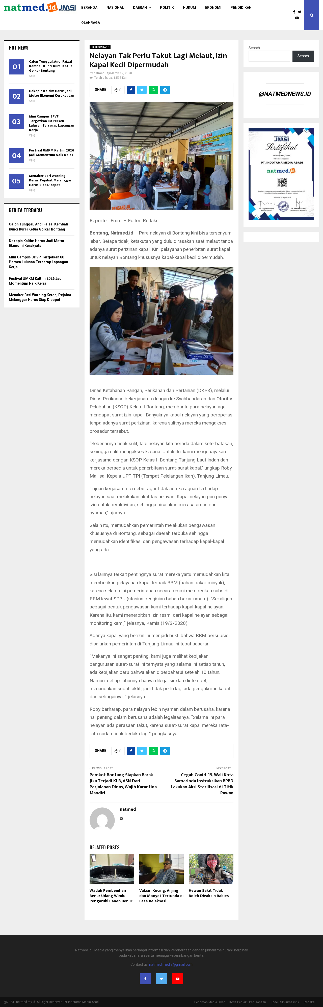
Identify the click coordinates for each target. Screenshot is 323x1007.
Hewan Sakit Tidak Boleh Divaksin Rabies (209, 893)
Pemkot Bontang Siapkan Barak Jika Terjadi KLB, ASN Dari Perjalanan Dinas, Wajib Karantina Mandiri (123, 784)
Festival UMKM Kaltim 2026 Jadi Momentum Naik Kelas (51, 152)
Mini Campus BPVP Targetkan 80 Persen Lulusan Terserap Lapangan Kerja (51, 123)
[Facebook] (295, 12)
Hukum (189, 8)
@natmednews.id (285, 93)
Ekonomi (213, 8)
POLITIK (167, 8)
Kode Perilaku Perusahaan (247, 1002)
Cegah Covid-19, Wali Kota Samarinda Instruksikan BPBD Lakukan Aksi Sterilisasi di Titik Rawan (202, 784)
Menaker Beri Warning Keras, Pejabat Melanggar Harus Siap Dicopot (50, 180)
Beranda (89, 8)
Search (254, 48)
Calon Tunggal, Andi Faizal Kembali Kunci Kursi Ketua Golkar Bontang (50, 66)
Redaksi (309, 1002)
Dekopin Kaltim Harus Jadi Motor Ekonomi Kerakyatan (51, 93)
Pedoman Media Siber (209, 1002)
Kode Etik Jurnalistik (285, 1002)
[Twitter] (301, 12)
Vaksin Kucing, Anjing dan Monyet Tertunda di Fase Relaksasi (161, 896)
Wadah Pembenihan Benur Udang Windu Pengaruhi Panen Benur (111, 896)
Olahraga (90, 23)
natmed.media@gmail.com (171, 964)
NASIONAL (115, 8)
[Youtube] (298, 18)
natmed (99, 73)
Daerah (140, 8)
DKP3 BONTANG (100, 47)
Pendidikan (241, 8)
